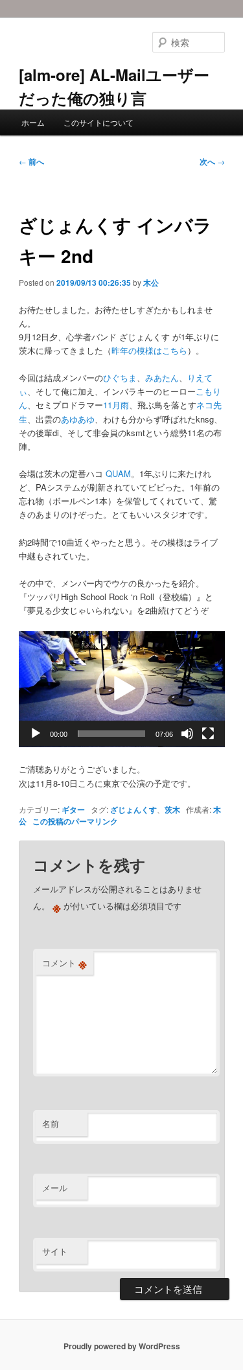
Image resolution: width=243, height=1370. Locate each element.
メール (54, 1187)
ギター (73, 809)
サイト (54, 1251)
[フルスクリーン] (208, 733)
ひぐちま (120, 377)
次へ (212, 161)
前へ (31, 161)
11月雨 (116, 405)
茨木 (172, 809)
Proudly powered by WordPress (122, 1346)
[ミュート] (187, 733)
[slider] (111, 733)
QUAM (118, 473)
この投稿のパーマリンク (75, 821)
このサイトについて (98, 122)
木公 (151, 282)
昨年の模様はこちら (149, 350)
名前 (50, 1123)
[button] (122, 689)
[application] (122, 689)
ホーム (33, 122)
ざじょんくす (133, 809)
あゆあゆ (78, 419)
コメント (64, 963)
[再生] (35, 733)
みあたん (162, 377)
